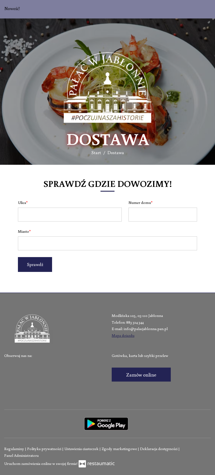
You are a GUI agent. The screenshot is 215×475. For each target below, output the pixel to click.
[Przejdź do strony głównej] (107, 87)
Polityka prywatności (44, 448)
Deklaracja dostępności (159, 448)
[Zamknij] (206, 9)
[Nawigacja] (205, 26)
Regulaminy (14, 448)
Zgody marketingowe (120, 448)
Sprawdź (35, 264)
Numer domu (139, 202)
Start (96, 152)
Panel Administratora (21, 455)
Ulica (22, 202)
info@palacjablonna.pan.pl (146, 328)
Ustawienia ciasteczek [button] (81, 448)
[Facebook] (9, 364)
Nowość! (12, 8)
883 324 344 (135, 322)
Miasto (23, 231)
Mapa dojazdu (123, 335)
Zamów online (141, 374)
